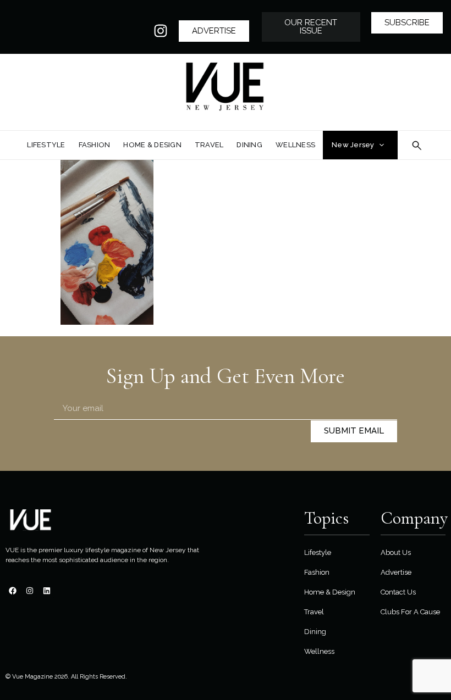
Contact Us (398, 592)
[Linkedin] (47, 591)
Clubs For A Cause (410, 612)
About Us (396, 552)
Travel (314, 612)
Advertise (396, 572)
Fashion (316, 572)
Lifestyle (317, 552)
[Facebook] (13, 591)
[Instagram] (160, 30)
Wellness (319, 651)
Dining (315, 631)
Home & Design (329, 592)
